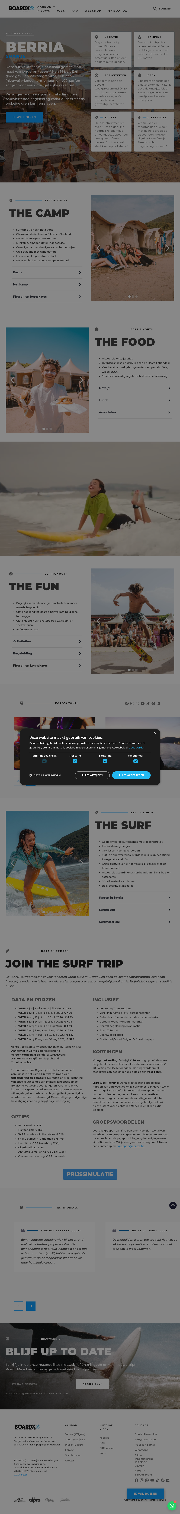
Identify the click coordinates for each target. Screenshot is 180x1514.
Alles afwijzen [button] (92, 775)
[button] (45, 775)
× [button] (154, 732)
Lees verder (137, 747)
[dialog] (90, 757)
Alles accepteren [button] (131, 775)
